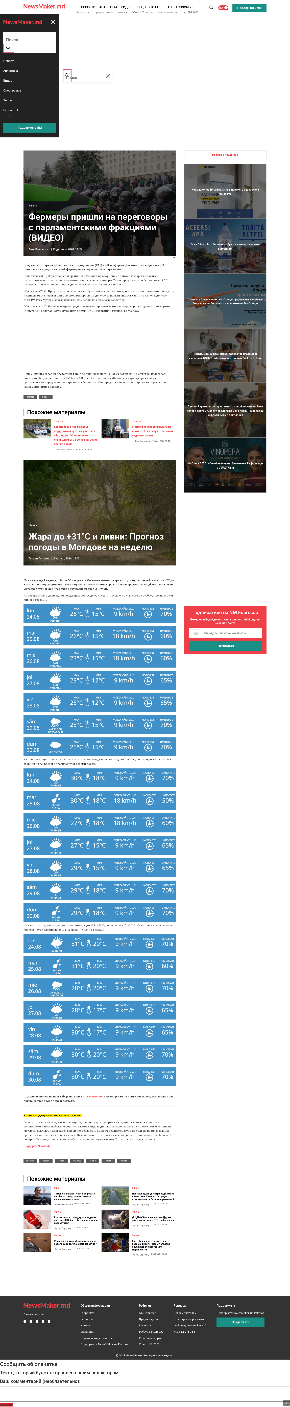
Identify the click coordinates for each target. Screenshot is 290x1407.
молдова (108, 1161)
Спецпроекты (147, 7)
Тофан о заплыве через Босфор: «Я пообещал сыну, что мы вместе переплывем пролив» (74, 1196)
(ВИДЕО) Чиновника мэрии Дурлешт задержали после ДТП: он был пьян (153, 1219)
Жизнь (33, 205)
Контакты (87, 1325)
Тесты (167, 7)
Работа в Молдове (142, 12)
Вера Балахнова (64, 449)
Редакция (87, 1319)
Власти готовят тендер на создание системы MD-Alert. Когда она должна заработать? (76, 1220)
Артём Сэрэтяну (141, 1205)
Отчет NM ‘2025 (189, 12)
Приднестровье (103, 12)
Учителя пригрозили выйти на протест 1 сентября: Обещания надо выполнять (152, 431)
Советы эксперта (167, 12)
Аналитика (108, 7)
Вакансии (87, 1331)
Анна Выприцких (39, 249)
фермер (46, 397)
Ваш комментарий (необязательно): (40, 1381)
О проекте (87, 1312)
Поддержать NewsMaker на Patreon (105, 1344)
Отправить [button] (6, 1404)
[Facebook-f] (24, 1321)
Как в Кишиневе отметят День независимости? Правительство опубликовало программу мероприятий (151, 1245)
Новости (88, 7)
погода (123, 1161)
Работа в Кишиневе (225, 154)
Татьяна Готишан (39, 558)
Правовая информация (96, 1338)
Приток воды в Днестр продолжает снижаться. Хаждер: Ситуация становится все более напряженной (153, 1196)
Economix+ (184, 7)
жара (61, 1161)
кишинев (77, 1161)
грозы (46, 1161)
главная (30, 1161)
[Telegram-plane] (49, 1321)
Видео (126, 7)
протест (30, 397)
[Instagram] (37, 1321)
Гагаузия (122, 12)
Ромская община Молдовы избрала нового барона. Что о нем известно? (75, 1242)
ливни (93, 1161)
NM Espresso (83, 12)
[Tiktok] (43, 1321)
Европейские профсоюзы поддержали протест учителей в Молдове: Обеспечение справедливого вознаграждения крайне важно (76, 435)
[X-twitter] (31, 1321)
